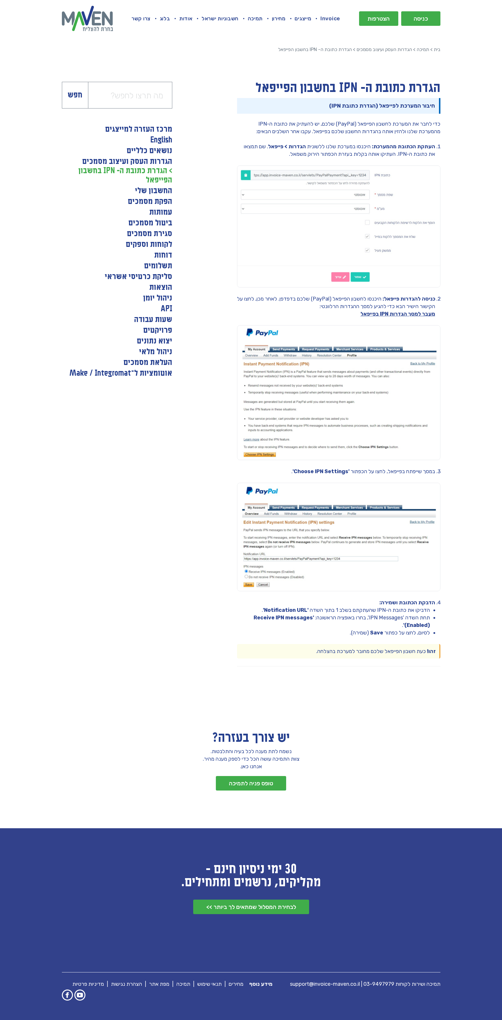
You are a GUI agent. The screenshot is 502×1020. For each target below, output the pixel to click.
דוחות (163, 255)
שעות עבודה (153, 319)
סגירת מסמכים (149, 233)
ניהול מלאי (155, 352)
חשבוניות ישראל (220, 18)
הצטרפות (378, 18)
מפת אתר (159, 984)
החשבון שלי (153, 191)
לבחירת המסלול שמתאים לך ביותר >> (251, 906)
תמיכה (255, 18)
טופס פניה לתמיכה (251, 783)
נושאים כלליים (149, 151)
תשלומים (158, 266)
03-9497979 (378, 984)
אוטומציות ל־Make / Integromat (120, 373)
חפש (75, 95)
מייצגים (303, 18)
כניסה (421, 18)
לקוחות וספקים (149, 244)
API (166, 309)
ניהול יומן (157, 298)
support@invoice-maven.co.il (325, 984)
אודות (186, 18)
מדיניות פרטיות (88, 984)
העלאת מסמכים (147, 362)
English (161, 140)
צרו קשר (141, 18)
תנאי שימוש (209, 984)
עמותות (160, 212)
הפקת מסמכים (150, 201)
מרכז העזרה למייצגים (138, 129)
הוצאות (160, 287)
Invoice (330, 18)
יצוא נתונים (154, 341)
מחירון (279, 18)
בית (437, 49)
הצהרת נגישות (126, 984)
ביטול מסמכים (150, 223)
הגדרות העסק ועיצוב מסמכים (384, 49)
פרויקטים (157, 330)
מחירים (236, 984)
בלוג (165, 18)
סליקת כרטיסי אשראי (138, 276)
